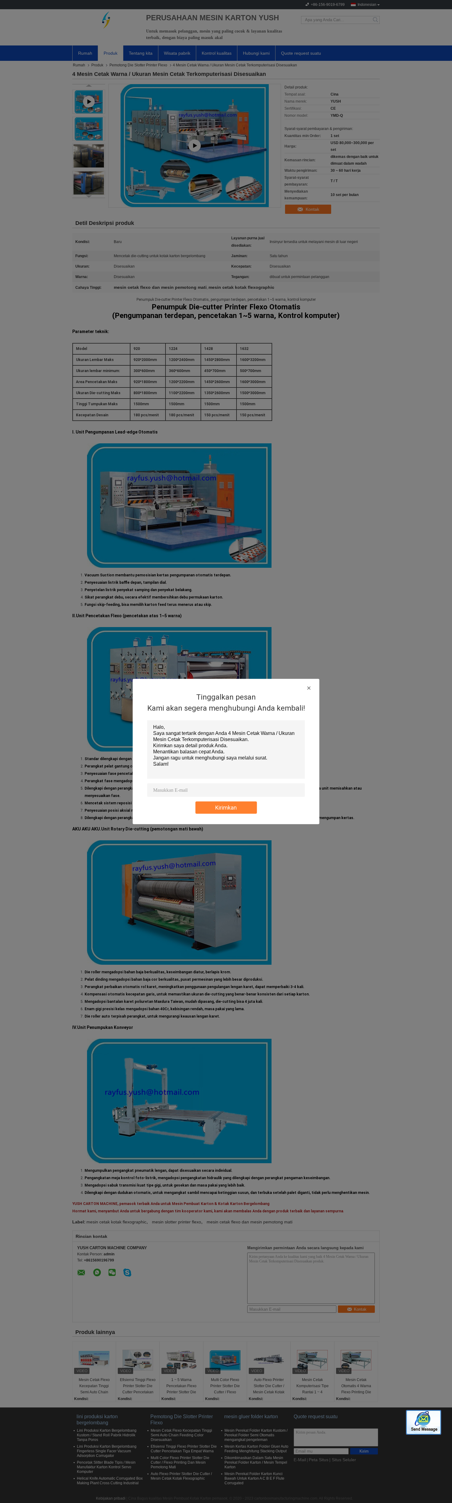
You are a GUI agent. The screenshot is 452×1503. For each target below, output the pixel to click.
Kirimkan (226, 807)
